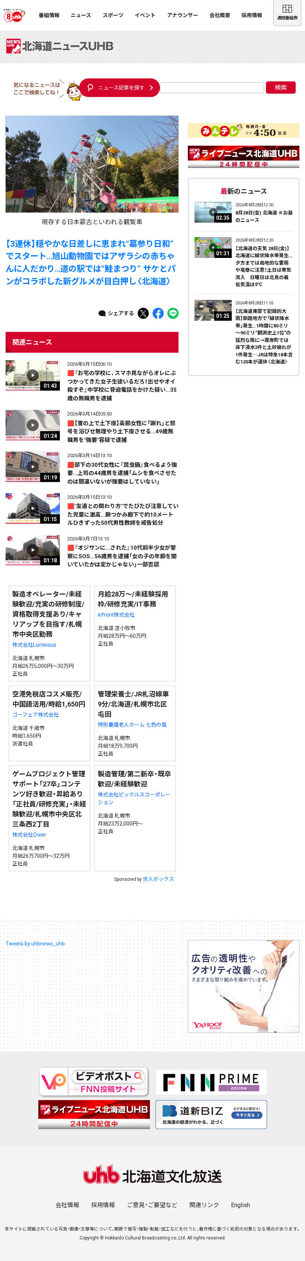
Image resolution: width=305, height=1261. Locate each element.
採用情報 (251, 15)
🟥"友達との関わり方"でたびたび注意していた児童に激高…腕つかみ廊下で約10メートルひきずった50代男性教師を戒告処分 (123, 514)
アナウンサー (182, 15)
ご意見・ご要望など (152, 1205)
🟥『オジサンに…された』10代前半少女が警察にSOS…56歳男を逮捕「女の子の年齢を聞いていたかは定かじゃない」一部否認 (122, 556)
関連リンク (204, 1205)
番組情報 (49, 15)
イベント (145, 15)
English (240, 1205)
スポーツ (113, 15)
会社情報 (67, 1205)
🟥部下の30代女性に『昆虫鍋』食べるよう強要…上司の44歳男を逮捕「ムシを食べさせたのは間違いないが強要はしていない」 (122, 473)
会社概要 (219, 15)
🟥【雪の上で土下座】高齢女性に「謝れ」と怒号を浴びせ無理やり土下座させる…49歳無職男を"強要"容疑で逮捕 (121, 431)
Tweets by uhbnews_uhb (35, 944)
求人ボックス (158, 879)
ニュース (81, 15)
